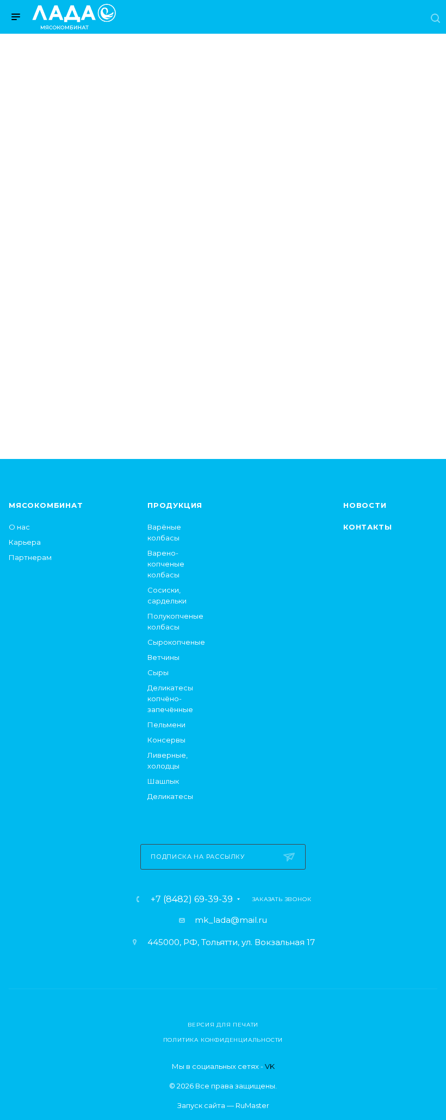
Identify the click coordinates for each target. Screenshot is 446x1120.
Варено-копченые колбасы (165, 564)
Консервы (166, 739)
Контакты (367, 527)
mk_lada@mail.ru (231, 920)
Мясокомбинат (46, 505)
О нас (19, 527)
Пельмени (166, 724)
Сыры (158, 672)
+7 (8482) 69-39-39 (192, 899)
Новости (365, 505)
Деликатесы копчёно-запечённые (170, 698)
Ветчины (163, 657)
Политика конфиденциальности (223, 1039)
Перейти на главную (223, 358)
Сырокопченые (176, 642)
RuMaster (252, 1105)
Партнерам (30, 557)
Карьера (25, 542)
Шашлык (163, 781)
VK (270, 1066)
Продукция (174, 505)
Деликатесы (170, 796)
